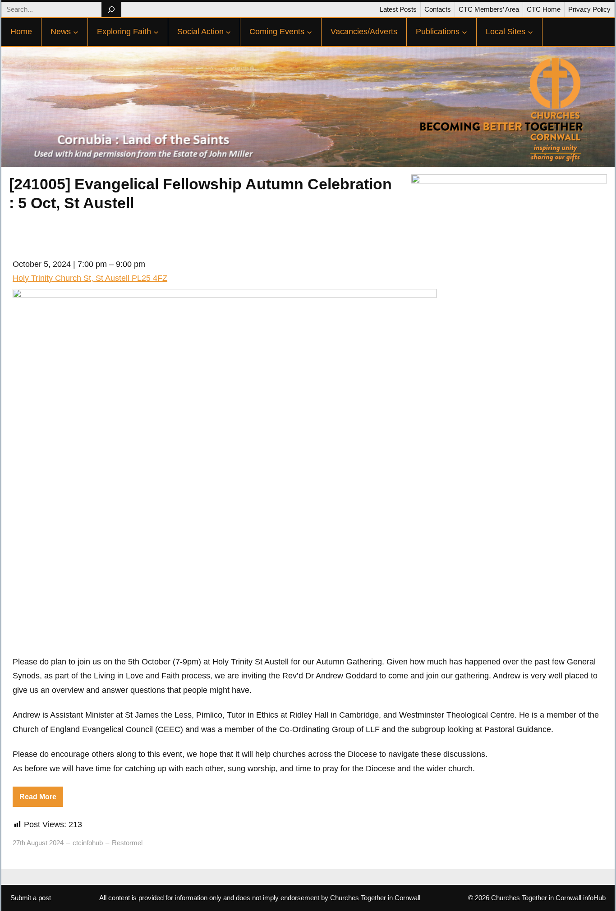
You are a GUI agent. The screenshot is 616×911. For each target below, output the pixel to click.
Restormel (127, 843)
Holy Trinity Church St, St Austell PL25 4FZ (90, 278)
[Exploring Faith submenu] (156, 32)
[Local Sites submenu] (530, 32)
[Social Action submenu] (228, 32)
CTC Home (544, 9)
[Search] (111, 9)
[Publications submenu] (464, 32)
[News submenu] (75, 32)
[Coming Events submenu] (309, 32)
